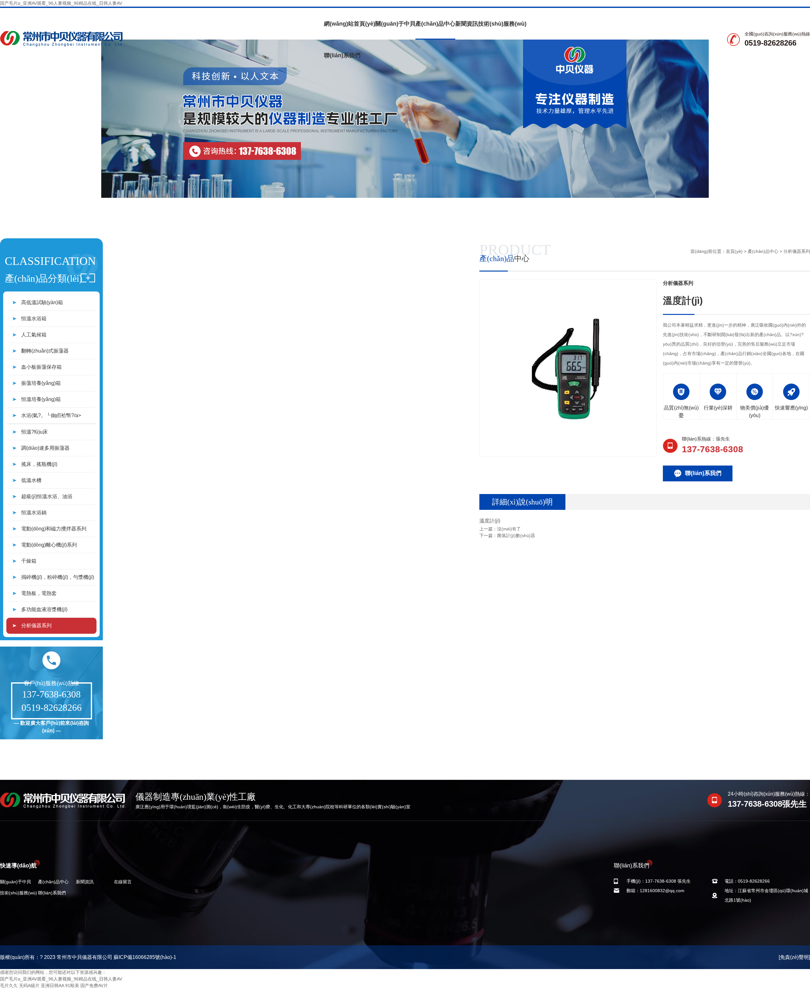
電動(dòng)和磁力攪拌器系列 (53, 528)
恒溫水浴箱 (34, 318)
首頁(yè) (734, 251)
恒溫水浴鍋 (34, 512)
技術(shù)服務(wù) (502, 24)
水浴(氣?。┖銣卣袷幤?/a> (51, 415)
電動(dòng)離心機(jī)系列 (49, 545)
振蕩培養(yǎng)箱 (41, 383)
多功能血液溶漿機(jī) (44, 609)
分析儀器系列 (36, 625)
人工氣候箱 (34, 334)
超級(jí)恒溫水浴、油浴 (46, 496)
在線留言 (123, 881)
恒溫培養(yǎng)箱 (41, 399)
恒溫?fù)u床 (34, 432)
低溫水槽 (31, 480)
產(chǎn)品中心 (435, 24)
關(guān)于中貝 (395, 24)
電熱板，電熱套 (39, 593)
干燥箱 (28, 561)
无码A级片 (29, 985)
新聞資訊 (466, 24)
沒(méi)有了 (509, 528)
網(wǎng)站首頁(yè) (349, 24)
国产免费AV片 (94, 985)
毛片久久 (9, 985)
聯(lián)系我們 (342, 55)
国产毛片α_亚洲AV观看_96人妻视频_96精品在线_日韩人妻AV (61, 3)
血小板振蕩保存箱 (41, 367)
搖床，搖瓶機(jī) (39, 464)
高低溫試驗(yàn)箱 (42, 302)
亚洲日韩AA (52, 985)
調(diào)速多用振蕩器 (45, 448)
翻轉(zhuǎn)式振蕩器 (45, 351)
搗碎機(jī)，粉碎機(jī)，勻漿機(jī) (57, 577)
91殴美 (72, 985)
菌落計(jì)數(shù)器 (516, 535)
